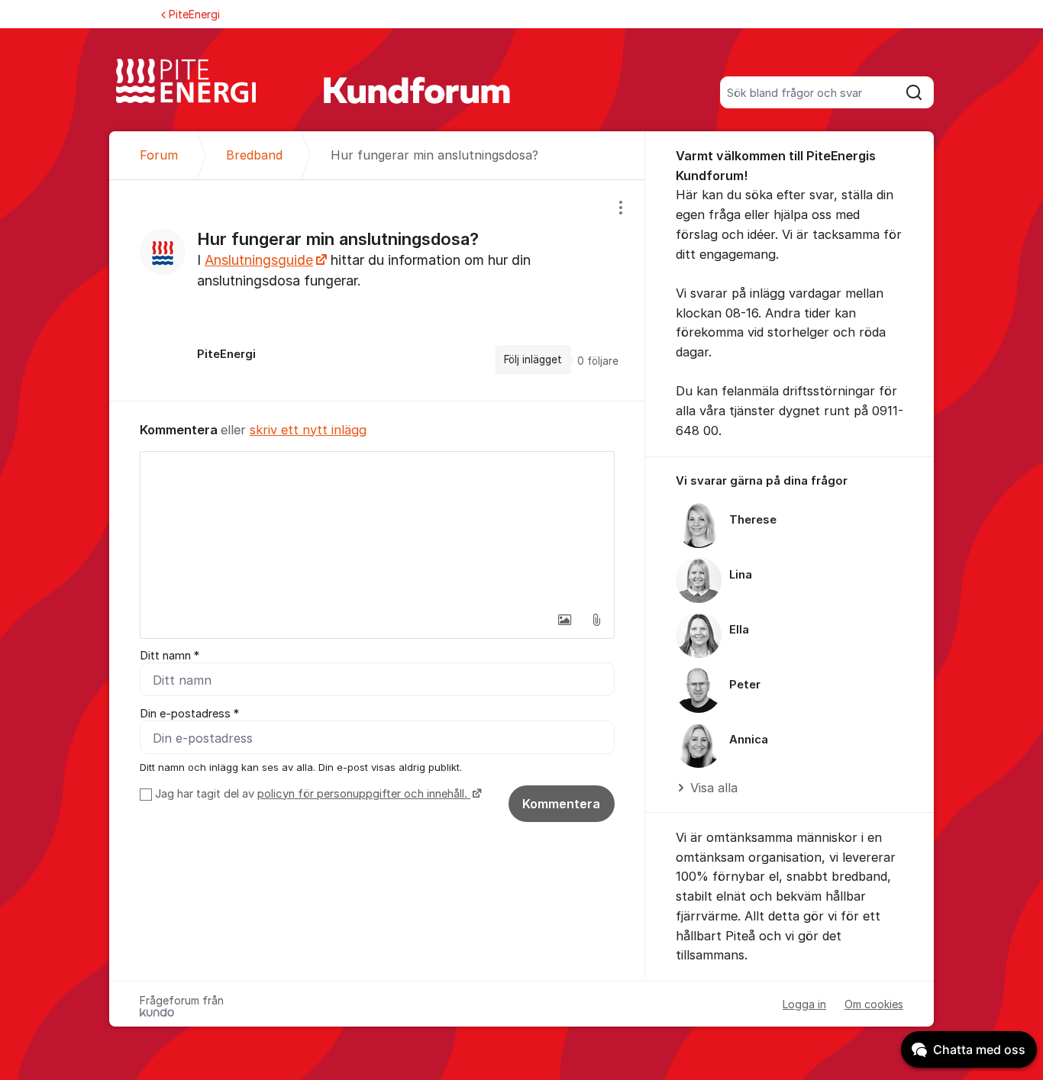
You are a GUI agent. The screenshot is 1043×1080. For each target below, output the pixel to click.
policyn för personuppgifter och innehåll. (363, 794)
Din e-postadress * (189, 714)
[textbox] (377, 528)
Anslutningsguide (259, 260)
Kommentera (561, 803)
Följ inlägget (533, 359)
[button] (564, 619)
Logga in (804, 1004)
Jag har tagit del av (311, 794)
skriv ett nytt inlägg (308, 429)
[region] (377, 290)
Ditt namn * (169, 656)
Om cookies (873, 1004)
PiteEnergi (194, 14)
